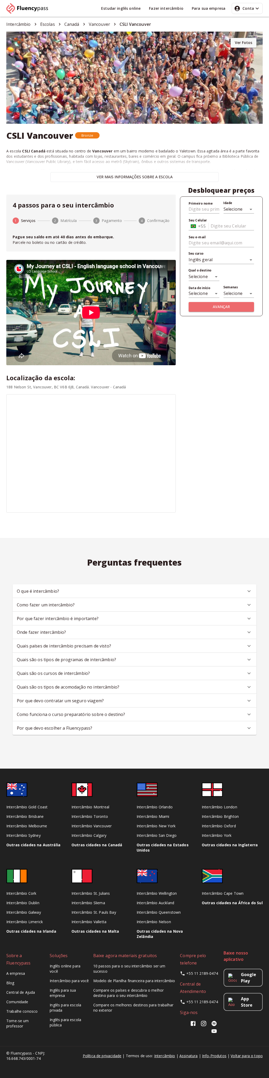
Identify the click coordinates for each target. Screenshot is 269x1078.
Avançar (221, 306)
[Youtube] (214, 1032)
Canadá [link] (71, 24)
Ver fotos (243, 42)
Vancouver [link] (99, 24)
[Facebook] (194, 1025)
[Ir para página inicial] (29, 8)
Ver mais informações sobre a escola (135, 176)
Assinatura (188, 1055)
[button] (87, 135)
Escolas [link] (47, 24)
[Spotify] (214, 1025)
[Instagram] (203, 1025)
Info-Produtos (214, 1055)
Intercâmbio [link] (18, 24)
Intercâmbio (164, 1055)
